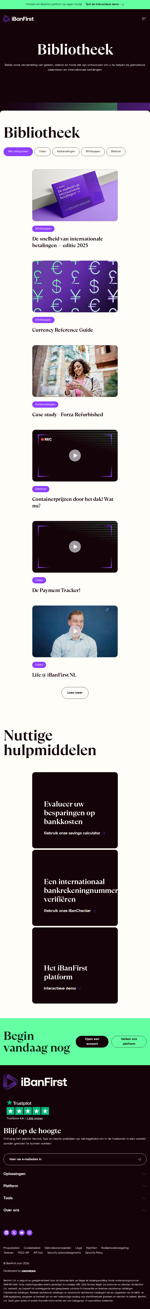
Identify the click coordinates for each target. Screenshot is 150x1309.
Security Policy (94, 1253)
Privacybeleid (11, 1248)
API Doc (38, 1253)
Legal (79, 1248)
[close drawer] (144, 18)
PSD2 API (23, 1253)
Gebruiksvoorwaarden (58, 1248)
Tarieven (8, 1253)
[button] (75, 1174)
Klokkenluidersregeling (115, 1248)
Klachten (91, 1248)
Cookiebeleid (32, 1248)
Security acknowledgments (64, 1253)
